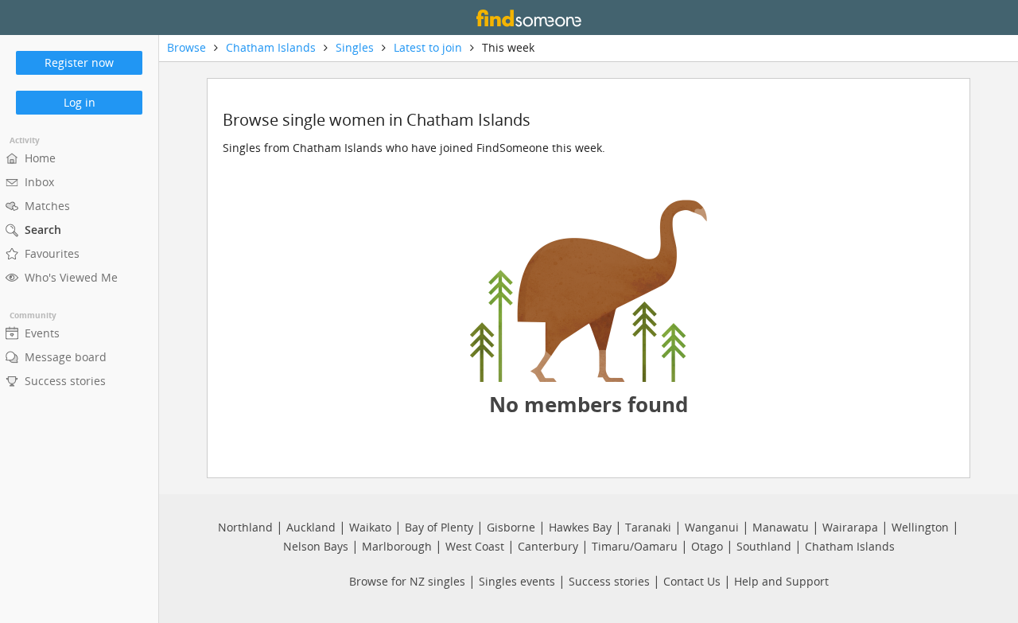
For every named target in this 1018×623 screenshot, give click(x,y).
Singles (355, 47)
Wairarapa (850, 527)
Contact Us (692, 581)
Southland (763, 546)
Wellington (920, 527)
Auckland (311, 527)
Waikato (370, 527)
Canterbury (548, 546)
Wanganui (712, 527)
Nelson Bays (315, 546)
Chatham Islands (271, 47)
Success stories (609, 581)
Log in (79, 102)
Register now (79, 62)
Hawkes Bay (580, 527)
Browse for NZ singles (407, 581)
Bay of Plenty (439, 527)
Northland (245, 527)
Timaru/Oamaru (635, 546)
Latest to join (428, 47)
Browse (186, 47)
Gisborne (511, 527)
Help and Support (781, 581)
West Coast (474, 546)
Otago (707, 546)
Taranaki (648, 527)
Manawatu (780, 527)
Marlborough (397, 546)
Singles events (517, 581)
